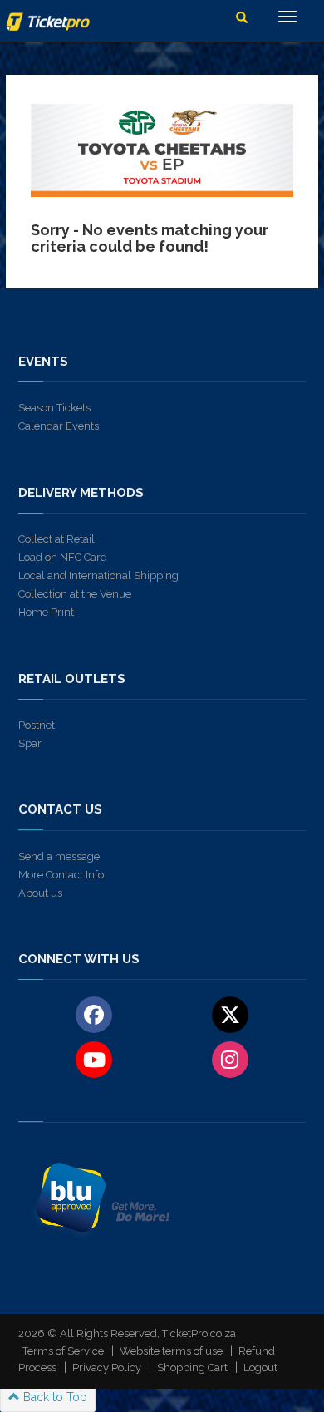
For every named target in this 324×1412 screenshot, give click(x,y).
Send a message (59, 856)
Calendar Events (58, 426)
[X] (230, 1014)
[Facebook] (94, 1014)
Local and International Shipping (98, 575)
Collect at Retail (56, 539)
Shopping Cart (192, 1367)
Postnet (36, 725)
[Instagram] (230, 1058)
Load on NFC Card (62, 557)
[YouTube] (94, 1058)
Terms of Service (63, 1351)
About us (40, 893)
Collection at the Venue (74, 594)
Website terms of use (171, 1351)
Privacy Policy (106, 1367)
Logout (260, 1367)
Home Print (46, 612)
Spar (30, 743)
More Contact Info (61, 874)
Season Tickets (54, 407)
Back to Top (53, 1397)
